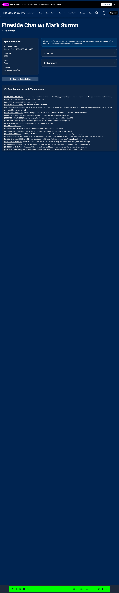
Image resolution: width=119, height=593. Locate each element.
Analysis (30, 13)
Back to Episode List (20, 79)
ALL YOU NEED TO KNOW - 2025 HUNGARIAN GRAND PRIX (35, 4)
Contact (82, 13)
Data (90, 13)
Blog (40, 13)
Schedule (49, 13)
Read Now (106, 4)
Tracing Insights (14, 12)
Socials (71, 13)
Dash (60, 13)
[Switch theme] (96, 13)
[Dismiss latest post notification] (114, 4)
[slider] (49, 589)
